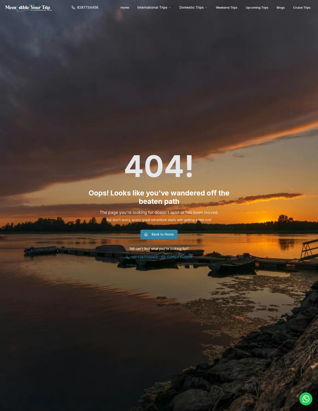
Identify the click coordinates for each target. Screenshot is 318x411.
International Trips (152, 7)
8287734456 (87, 7)
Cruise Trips (302, 7)
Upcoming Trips (257, 7)
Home (125, 7)
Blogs (281, 7)
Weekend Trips (226, 7)
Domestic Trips (191, 7)
